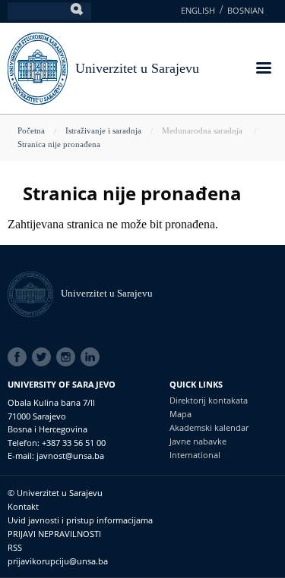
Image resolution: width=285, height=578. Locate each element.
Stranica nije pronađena (58, 144)
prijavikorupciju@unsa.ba (58, 561)
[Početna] (34, 293)
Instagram (68, 357)
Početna (31, 130)
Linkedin (93, 357)
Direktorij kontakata (208, 400)
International (194, 455)
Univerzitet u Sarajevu (137, 68)
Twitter (44, 357)
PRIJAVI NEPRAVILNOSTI (54, 533)
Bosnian (245, 10)
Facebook (20, 357)
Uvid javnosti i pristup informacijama (80, 520)
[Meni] (263, 69)
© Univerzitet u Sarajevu (55, 492)
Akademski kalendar (209, 427)
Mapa (180, 414)
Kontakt (23, 506)
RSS (15, 547)
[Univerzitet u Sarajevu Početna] (38, 67)
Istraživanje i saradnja (103, 130)
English (198, 10)
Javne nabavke (197, 441)
